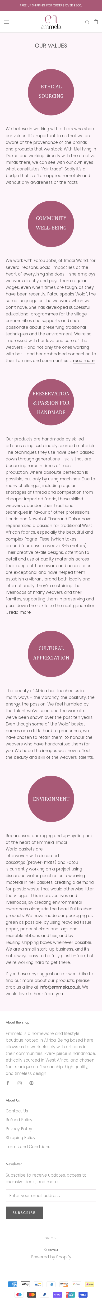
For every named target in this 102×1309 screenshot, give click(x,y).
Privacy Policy (19, 1129)
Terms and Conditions (28, 1147)
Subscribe (24, 1212)
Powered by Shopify (51, 1257)
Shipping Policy (20, 1137)
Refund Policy (19, 1120)
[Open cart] (96, 21)
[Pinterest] (31, 1082)
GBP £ (49, 1238)
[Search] (87, 21)
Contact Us (17, 1111)
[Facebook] (8, 1082)
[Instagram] (20, 1082)
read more (84, 360)
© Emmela (51, 1249)
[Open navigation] (6, 22)
